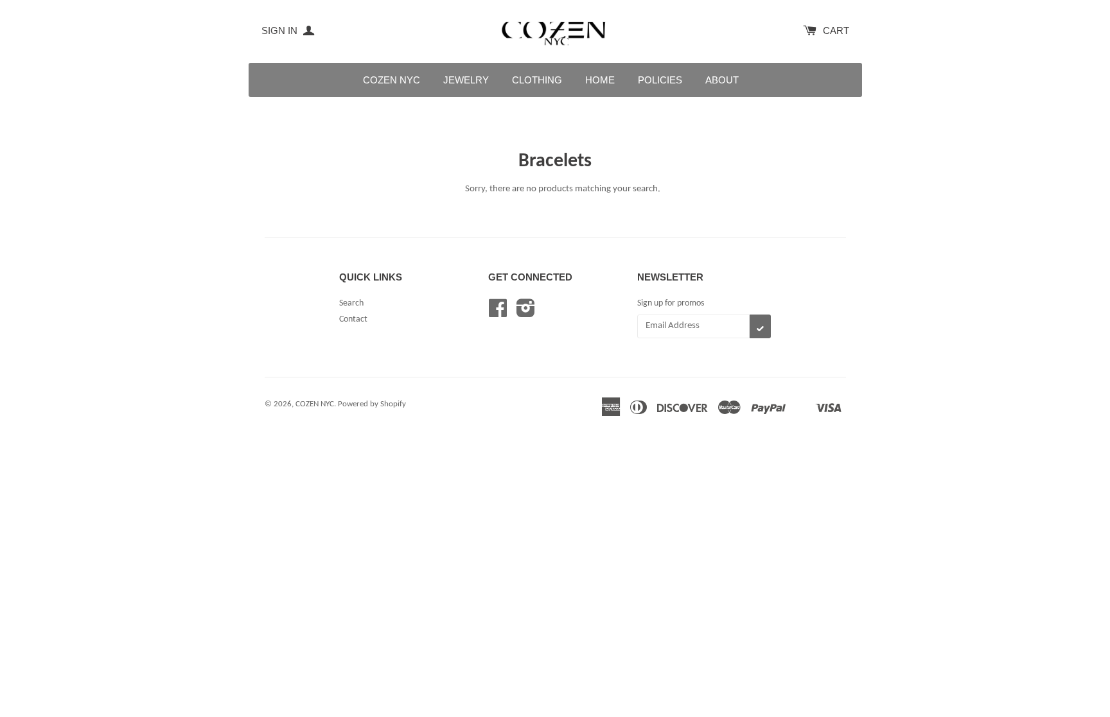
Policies (660, 79)
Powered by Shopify (372, 404)
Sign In (280, 30)
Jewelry (466, 79)
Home (600, 79)
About (722, 79)
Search (351, 303)
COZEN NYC (391, 79)
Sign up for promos (670, 303)
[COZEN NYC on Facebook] (497, 313)
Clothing (537, 79)
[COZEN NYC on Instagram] (526, 313)
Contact (353, 319)
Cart (836, 30)
